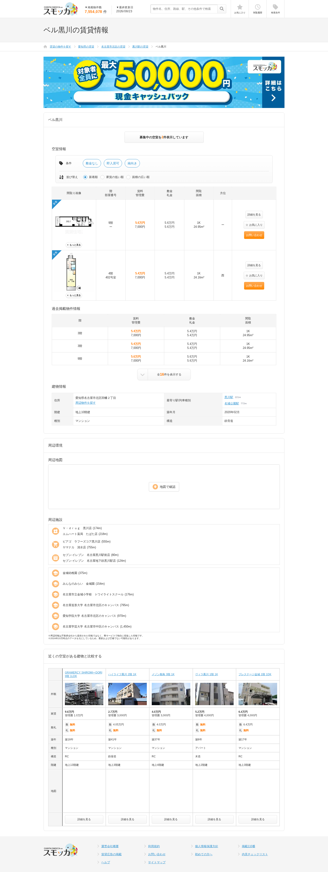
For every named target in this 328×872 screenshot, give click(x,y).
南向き (132, 163)
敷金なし (92, 163)
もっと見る (74, 245)
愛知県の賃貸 (86, 46)
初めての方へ (203, 854)
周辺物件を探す (85, 402)
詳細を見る (254, 214)
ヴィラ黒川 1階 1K (206, 674)
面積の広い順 (140, 177)
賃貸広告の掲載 (111, 854)
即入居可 (113, 163)
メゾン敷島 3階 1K (163, 674)
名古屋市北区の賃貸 (113, 46)
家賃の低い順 (115, 177)
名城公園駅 (231, 403)
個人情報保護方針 (206, 846)
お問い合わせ (254, 235)
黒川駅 (228, 397)
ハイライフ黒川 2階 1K (122, 674)
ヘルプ (105, 862)
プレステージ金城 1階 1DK (255, 674)
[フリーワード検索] (221, 9)
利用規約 (154, 846)
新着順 (93, 177)
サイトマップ (157, 862)
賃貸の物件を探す (60, 46)
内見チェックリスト (255, 854)
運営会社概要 (110, 846)
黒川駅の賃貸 (140, 46)
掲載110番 (248, 846)
